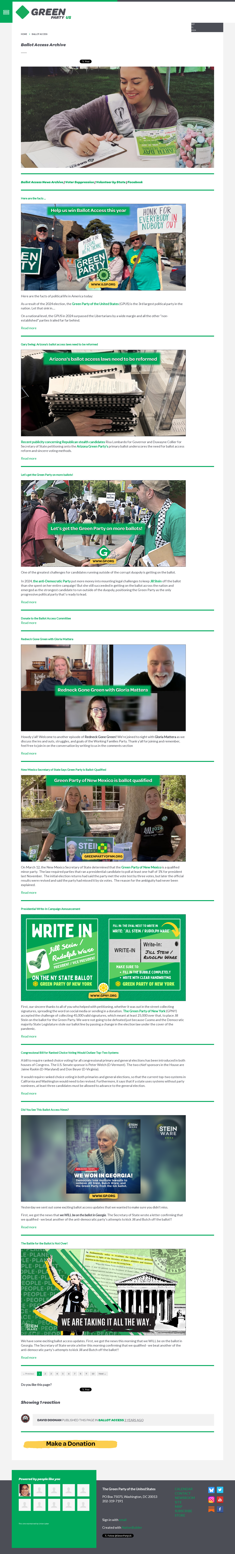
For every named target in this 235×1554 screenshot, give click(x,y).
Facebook (135, 182)
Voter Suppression (79, 182)
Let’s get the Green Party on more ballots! (47, 474)
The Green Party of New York (144, 1011)
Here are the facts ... (33, 198)
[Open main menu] (6, 12)
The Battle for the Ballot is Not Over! (44, 1243)
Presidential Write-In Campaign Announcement (50, 908)
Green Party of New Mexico (141, 867)
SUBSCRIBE (183, 1511)
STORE (180, 1515)
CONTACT (183, 1493)
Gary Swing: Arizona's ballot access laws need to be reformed (59, 344)
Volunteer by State (111, 182)
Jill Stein (156, 581)
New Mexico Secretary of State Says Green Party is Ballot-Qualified (63, 769)
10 (93, 1373)
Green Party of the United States (95, 304)
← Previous (28, 1373)
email (122, 1520)
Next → (102, 1373)
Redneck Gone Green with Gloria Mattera (47, 639)
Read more (29, 328)
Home (24, 34)
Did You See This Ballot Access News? (45, 1109)
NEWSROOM (185, 1498)
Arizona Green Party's (92, 446)
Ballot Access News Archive (42, 182)
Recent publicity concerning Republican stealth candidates (63, 442)
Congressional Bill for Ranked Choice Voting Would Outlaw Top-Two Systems (70, 1052)
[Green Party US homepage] (43, 12)
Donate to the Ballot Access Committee (46, 618)
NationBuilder (132, 1527)
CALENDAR (184, 1489)
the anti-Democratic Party (52, 581)
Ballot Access (39, 34)
